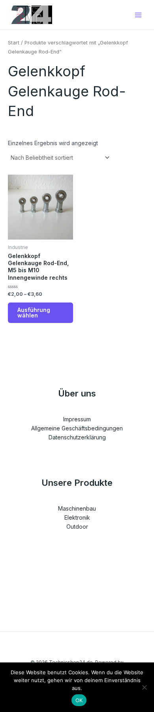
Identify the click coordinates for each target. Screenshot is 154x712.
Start (13, 43)
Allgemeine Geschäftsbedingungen (77, 428)
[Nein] (144, 687)
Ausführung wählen (33, 312)
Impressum (77, 419)
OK (79, 700)
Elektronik (77, 517)
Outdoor (77, 526)
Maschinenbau (77, 508)
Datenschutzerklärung (77, 437)
